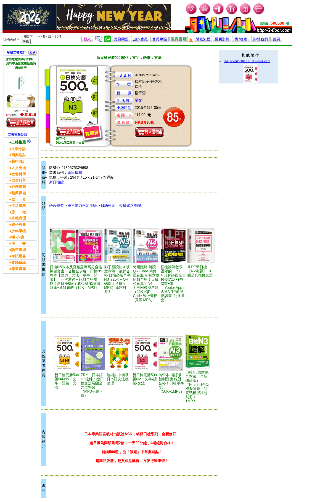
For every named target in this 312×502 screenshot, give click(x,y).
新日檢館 (74, 172)
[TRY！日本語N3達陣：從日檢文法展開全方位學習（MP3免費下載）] (93, 353)
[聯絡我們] (260, 41)
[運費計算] (222, 41)
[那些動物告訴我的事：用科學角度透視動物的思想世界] (21, 89)
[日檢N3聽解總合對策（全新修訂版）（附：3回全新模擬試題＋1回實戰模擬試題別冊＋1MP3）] (197, 351)
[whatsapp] (107, 41)
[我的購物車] (205, 14)
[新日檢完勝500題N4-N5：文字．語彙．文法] (67, 353)
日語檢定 (108, 205)
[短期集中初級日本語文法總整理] (119, 353)
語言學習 (56, 205)
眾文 (138, 100)
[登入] (87, 41)
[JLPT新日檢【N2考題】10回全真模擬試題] (200, 245)
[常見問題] (245, 14)
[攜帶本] (171, 353)
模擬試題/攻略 (130, 205)
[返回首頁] (276, 41)
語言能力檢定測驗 (82, 205)
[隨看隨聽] (146, 245)
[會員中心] (232, 14)
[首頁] (259, 14)
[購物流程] (203, 41)
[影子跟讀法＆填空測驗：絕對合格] (118, 245)
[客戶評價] (98, 41)
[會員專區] (159, 41)
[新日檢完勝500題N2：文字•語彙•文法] (144, 353)
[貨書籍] (178, 41)
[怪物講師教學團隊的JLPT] (173, 245)
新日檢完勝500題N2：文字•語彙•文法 (247, 61)
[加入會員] (218, 14)
